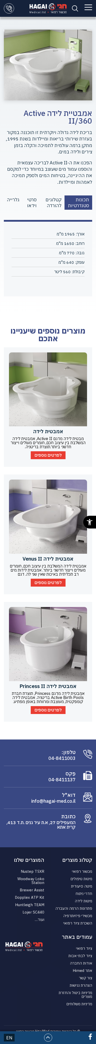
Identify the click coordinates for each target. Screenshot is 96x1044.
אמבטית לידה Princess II (48, 686)
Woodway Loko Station (30, 880)
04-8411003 (62, 758)
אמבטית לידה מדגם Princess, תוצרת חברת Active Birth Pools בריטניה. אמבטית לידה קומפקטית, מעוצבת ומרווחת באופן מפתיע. (48, 697)
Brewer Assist (32, 890)
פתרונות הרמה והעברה (73, 908)
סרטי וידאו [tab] (32, 202)
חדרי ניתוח (84, 893)
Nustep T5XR (32, 871)
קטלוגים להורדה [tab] (53, 202)
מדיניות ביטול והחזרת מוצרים (75, 994)
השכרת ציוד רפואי (77, 923)
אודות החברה (81, 963)
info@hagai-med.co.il (53, 801)
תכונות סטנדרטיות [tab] (78, 202)
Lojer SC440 (33, 912)
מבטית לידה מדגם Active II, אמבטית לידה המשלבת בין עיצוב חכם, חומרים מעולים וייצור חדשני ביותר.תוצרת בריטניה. (48, 442)
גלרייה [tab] (13, 200)
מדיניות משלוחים (79, 1003)
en (9, 1038)
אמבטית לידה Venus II (48, 558)
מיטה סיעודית (81, 886)
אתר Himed (82, 970)
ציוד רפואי (84, 948)
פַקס (71, 773)
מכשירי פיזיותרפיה (77, 915)
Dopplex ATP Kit (29, 897)
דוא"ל (69, 795)
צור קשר (85, 977)
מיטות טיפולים (81, 878)
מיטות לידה (83, 900)
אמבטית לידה (48, 431)
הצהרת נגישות (81, 985)
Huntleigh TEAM (29, 904)
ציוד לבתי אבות (80, 955)
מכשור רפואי (82, 871)
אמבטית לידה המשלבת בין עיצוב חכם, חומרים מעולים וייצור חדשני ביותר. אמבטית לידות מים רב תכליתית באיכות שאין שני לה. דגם (48, 570)
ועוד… (39, 919)
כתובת (68, 816)
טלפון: (68, 752)
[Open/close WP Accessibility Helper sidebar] (89, 522)
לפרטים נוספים (48, 455)
